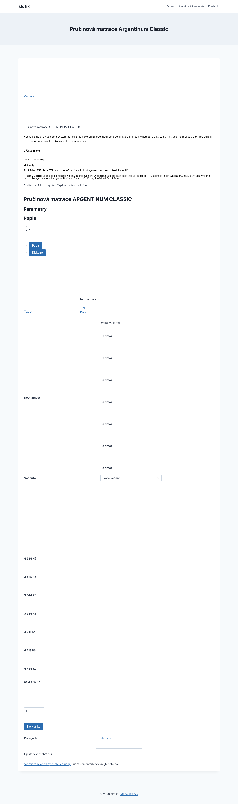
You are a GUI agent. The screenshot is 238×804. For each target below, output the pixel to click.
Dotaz (84, 312)
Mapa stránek (129, 794)
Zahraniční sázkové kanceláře (185, 6)
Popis (36, 245)
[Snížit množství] (24, 696)
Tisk (82, 308)
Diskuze (37, 252)
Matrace (105, 738)
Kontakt (213, 6)
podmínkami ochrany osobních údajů (47, 764)
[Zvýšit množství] (24, 692)
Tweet (28, 311)
